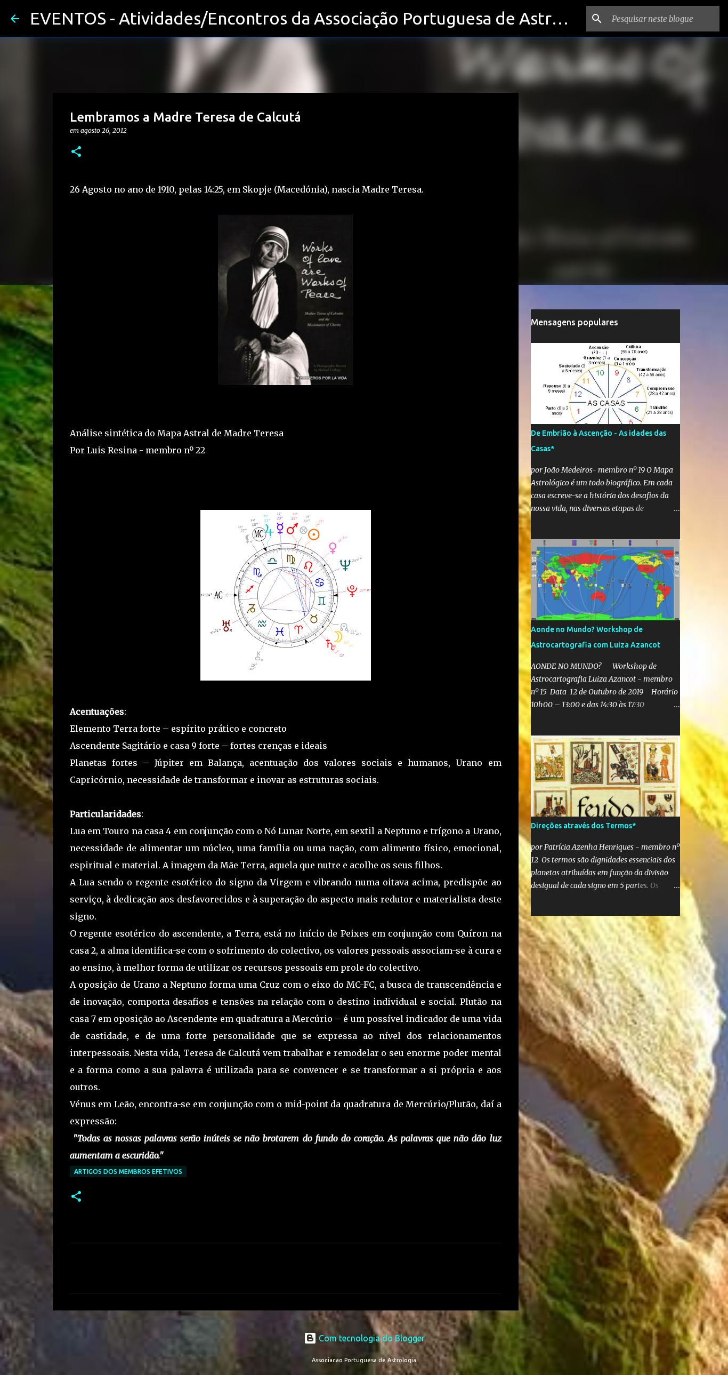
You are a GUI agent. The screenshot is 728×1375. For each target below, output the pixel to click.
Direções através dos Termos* (583, 825)
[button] (76, 152)
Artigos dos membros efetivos (128, 1171)
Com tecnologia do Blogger (371, 1338)
